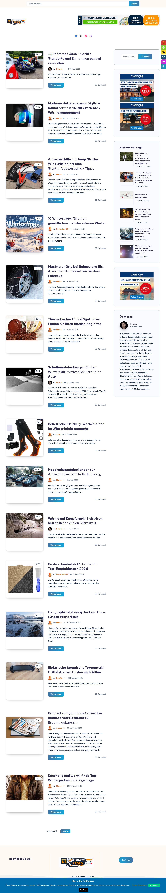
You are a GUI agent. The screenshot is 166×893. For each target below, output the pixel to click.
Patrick (133, 324)
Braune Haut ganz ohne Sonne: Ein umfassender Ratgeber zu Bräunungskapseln (75, 717)
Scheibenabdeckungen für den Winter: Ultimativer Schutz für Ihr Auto (74, 371)
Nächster (65, 831)
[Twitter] (81, 36)
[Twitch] (90, 36)
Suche (134, 4)
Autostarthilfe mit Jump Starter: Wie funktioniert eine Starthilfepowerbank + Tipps (73, 163)
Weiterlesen (57, 86)
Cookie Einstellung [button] (139, 885)
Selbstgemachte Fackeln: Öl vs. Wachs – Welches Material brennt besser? (143, 214)
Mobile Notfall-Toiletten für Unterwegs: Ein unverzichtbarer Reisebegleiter (142, 158)
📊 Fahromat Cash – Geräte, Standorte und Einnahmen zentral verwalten (74, 58)
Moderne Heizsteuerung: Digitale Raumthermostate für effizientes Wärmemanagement (74, 107)
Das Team (126, 860)
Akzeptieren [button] (154, 885)
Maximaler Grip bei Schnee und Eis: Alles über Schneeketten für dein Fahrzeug (76, 271)
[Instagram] (86, 36)
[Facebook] (76, 36)
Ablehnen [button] (83, 890)
